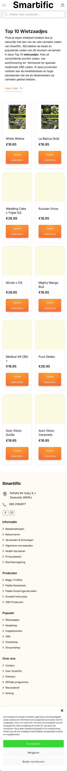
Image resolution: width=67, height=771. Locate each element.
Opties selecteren (17, 157)
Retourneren (12, 534)
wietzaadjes (31, 54)
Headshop (11, 625)
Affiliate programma (16, 682)
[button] (62, 710)
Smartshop (11, 642)
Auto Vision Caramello (46, 432)
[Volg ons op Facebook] (5, 513)
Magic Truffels (13, 579)
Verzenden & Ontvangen (19, 540)
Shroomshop (12, 647)
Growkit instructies (16, 596)
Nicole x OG (14, 282)
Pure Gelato (47, 356)
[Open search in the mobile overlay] (33, 14)
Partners (10, 676)
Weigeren (34, 752)
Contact (9, 665)
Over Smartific (13, 671)
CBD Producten (14, 602)
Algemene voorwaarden (19, 545)
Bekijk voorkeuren (33, 761)
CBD (8, 636)
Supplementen (13, 630)
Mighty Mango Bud (48, 284)
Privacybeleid (13, 556)
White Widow (15, 138)
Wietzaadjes (12, 619)
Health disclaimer (15, 551)
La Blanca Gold (49, 138)
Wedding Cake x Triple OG (16, 210)
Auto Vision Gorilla (14, 432)
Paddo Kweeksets (15, 585)
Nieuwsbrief (12, 687)
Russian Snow (48, 208)
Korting (9, 693)
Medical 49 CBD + (17, 358)
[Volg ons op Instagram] (11, 513)
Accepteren (33, 743)
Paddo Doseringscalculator (21, 591)
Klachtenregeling (15, 562)
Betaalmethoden (14, 528)
